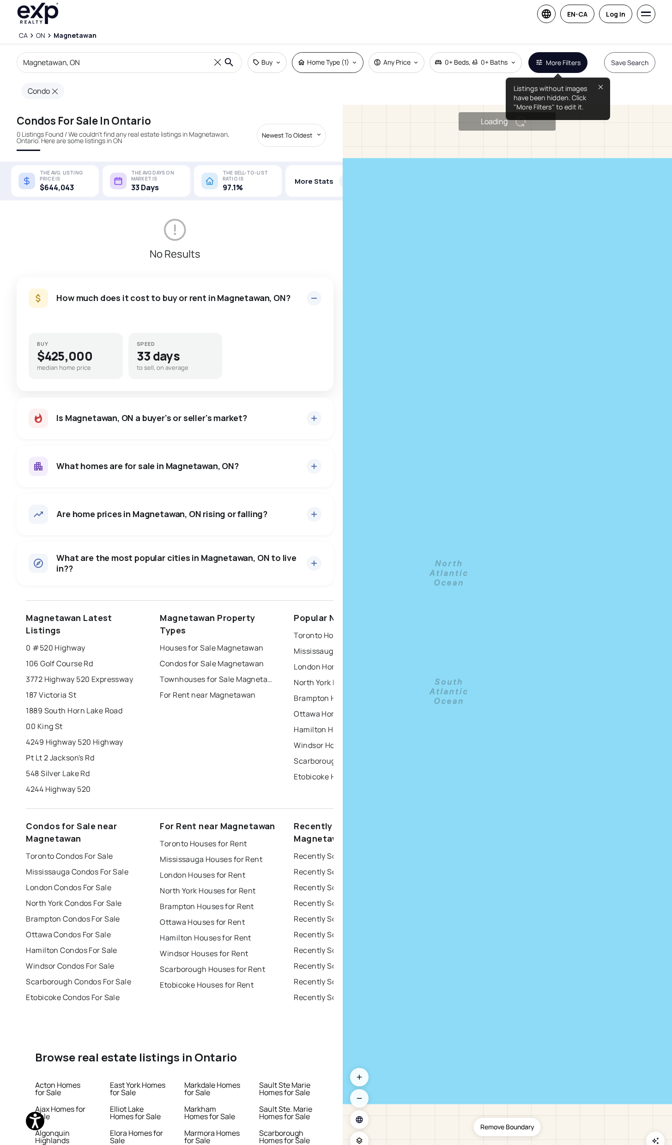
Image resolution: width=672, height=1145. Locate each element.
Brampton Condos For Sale (73, 919)
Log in (615, 14)
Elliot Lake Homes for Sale (135, 1112)
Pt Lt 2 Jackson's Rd (60, 758)
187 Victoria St (51, 695)
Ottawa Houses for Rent (202, 922)
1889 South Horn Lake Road (74, 710)
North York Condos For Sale (73, 903)
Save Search (629, 62)
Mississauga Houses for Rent (211, 859)
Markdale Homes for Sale (212, 1088)
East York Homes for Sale (137, 1088)
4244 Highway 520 (58, 789)
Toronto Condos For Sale (69, 856)
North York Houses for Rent (207, 891)
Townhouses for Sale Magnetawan (217, 679)
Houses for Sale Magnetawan (211, 648)
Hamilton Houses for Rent (205, 938)
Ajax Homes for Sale (60, 1112)
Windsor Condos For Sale (70, 966)
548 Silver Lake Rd (58, 773)
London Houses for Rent (202, 875)
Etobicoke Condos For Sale (73, 997)
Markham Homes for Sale (209, 1112)
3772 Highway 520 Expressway (79, 679)
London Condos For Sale (68, 887)
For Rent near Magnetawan (208, 695)
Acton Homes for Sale (57, 1088)
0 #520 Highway (55, 648)
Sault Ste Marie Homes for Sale (284, 1088)
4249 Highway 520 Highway (74, 742)
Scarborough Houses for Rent (212, 969)
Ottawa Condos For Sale (68, 934)
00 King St (44, 726)
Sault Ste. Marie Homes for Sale (285, 1112)
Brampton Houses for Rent (207, 906)
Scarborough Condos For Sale (78, 981)
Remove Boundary (507, 1126)
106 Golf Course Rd (59, 663)
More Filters (563, 62)
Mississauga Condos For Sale (77, 872)
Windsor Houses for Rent (204, 953)
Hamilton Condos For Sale (71, 950)
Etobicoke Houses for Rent (207, 985)
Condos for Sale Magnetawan (212, 663)
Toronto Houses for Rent (203, 843)
